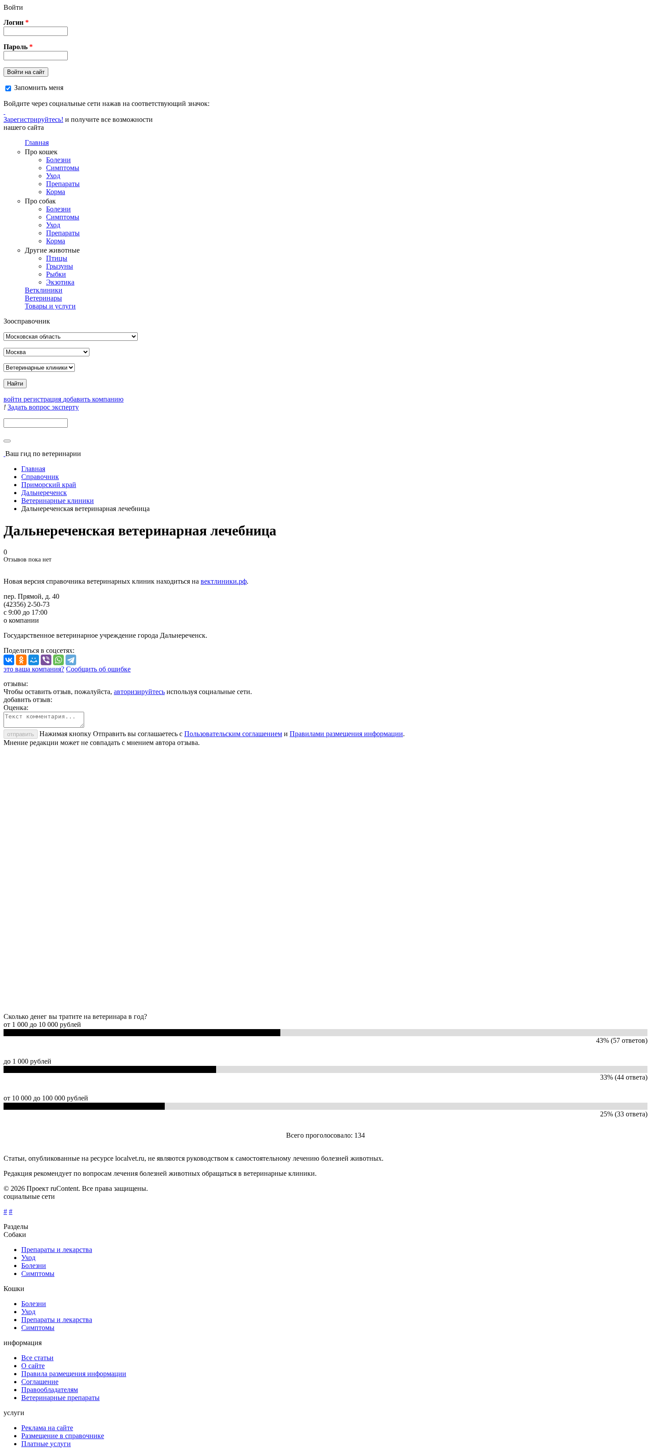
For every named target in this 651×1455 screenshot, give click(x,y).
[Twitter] (4, 111)
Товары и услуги (50, 306)
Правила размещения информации (73, 1373)
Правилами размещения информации (346, 733)
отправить (20, 734)
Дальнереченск (44, 492)
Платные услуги (46, 1443)
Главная (37, 142)
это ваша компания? (34, 669)
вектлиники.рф (224, 581)
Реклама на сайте (47, 1428)
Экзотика (60, 282)
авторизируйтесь (139, 691)
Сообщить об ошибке (98, 669)
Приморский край (48, 484)
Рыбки (56, 274)
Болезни (58, 160)
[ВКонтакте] (9, 660)
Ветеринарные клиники (57, 500)
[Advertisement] (269, 880)
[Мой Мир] (33, 660)
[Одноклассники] (21, 660)
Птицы (56, 258)
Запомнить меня (38, 87)
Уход (53, 175)
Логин (16, 22)
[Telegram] (71, 660)
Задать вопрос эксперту (43, 407)
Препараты (63, 183)
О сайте (33, 1365)
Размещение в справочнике (62, 1435)
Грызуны (59, 266)
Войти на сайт (26, 72)
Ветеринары (43, 298)
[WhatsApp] (58, 660)
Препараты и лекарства (56, 1249)
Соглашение (39, 1381)
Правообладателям (49, 1389)
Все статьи (37, 1357)
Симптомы (62, 168)
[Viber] (46, 660)
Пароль (18, 47)
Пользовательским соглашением (233, 733)
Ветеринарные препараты (60, 1397)
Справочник (40, 476)
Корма (55, 191)
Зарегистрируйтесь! (33, 119)
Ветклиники (43, 290)
